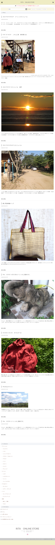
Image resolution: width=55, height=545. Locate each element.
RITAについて (5, 509)
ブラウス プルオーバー (8, 456)
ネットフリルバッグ (7, 493)
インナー (5, 466)
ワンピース (5, 448)
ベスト (4, 451)
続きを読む (3, 30)
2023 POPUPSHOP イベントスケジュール (15, 17)
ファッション (4, 446)
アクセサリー (4, 483)
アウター (5, 458)
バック (3, 491)
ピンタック (39, 9)
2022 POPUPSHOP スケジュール (13, 145)
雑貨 (3, 498)
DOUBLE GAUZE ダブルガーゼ (12, 333)
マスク (4, 503)
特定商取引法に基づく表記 (7, 519)
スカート (5, 463)
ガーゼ (44, 9)
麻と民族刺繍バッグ (8, 203)
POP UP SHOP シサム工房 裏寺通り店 (15, 34)
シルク (4, 473)
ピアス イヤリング (7, 488)
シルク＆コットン (6, 476)
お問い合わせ (5, 514)
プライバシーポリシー (6, 516)
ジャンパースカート (7, 453)
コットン (33, 9)
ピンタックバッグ (6, 496)
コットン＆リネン (6, 481)
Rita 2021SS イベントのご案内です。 (14, 421)
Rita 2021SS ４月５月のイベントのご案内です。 (17, 274)
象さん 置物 (5, 501)
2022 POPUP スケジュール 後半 (12, 87)
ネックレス (5, 486)
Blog (3, 511)
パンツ (4, 461)
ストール (4, 471)
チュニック (5, 468)
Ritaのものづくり (8, 386)
